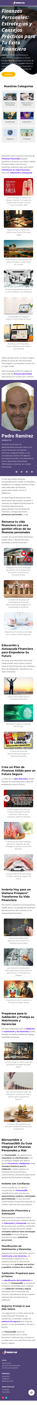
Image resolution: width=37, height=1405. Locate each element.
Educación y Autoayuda (21, 173)
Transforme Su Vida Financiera (16, 170)
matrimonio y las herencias (16, 1031)
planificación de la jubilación (17, 1280)
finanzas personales (23, 374)
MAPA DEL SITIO (7, 1381)
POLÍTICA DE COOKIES (10, 1368)
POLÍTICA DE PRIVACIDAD (11, 1365)
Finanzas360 (21, 1190)
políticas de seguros (11, 1321)
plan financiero (21, 779)
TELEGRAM (6, 1392)
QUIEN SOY (6, 1376)
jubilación (30, 1029)
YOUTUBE (5, 1390)
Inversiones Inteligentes (18, 1163)
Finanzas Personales (11, 159)
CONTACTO (6, 1379)
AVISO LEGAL (6, 1363)
